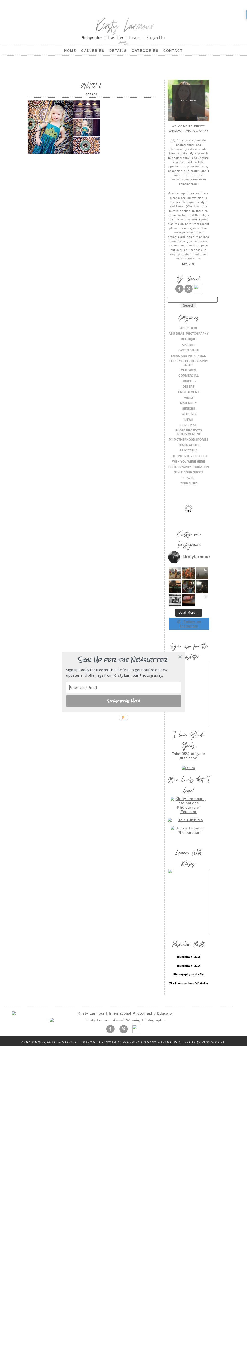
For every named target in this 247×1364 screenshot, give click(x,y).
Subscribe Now (123, 701)
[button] (123, 660)
